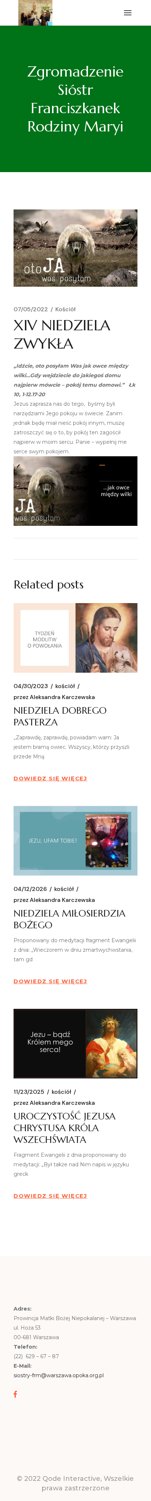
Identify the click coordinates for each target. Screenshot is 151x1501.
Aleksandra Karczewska (54, 697)
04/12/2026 (30, 889)
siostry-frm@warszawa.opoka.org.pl (59, 1375)
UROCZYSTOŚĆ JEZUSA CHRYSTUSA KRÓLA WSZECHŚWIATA (64, 1127)
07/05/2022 (31, 309)
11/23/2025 (29, 1092)
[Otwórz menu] (128, 12)
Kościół (65, 309)
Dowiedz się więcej (50, 778)
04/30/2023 (31, 686)
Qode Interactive (71, 1479)
